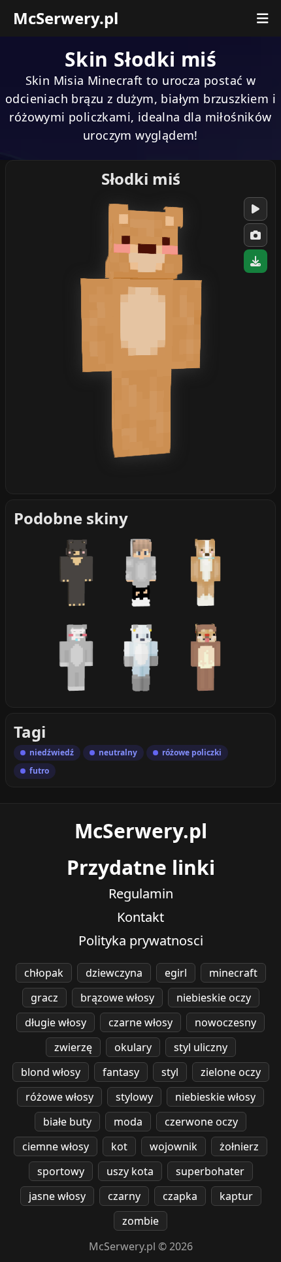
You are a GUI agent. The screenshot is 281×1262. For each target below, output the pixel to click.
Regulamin (140, 893)
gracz (44, 997)
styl (169, 1072)
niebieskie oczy (213, 997)
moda (128, 1121)
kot (119, 1146)
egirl (176, 973)
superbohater (210, 1171)
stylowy (134, 1097)
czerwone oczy (201, 1121)
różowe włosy (59, 1097)
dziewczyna (114, 973)
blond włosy (50, 1072)
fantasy (121, 1072)
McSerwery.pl (65, 18)
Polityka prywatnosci (140, 940)
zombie (140, 1221)
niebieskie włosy (215, 1097)
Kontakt (140, 917)
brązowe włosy (117, 997)
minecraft (233, 973)
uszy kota (130, 1171)
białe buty (67, 1121)
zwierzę (73, 1047)
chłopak (43, 973)
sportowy (60, 1171)
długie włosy (55, 1022)
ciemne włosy (55, 1146)
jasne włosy (57, 1196)
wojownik (173, 1146)
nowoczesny (225, 1022)
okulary (133, 1047)
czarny (124, 1196)
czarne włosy (140, 1022)
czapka (180, 1196)
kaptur (236, 1196)
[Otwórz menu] (263, 18)
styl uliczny (200, 1047)
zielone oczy (231, 1072)
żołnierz (239, 1146)
